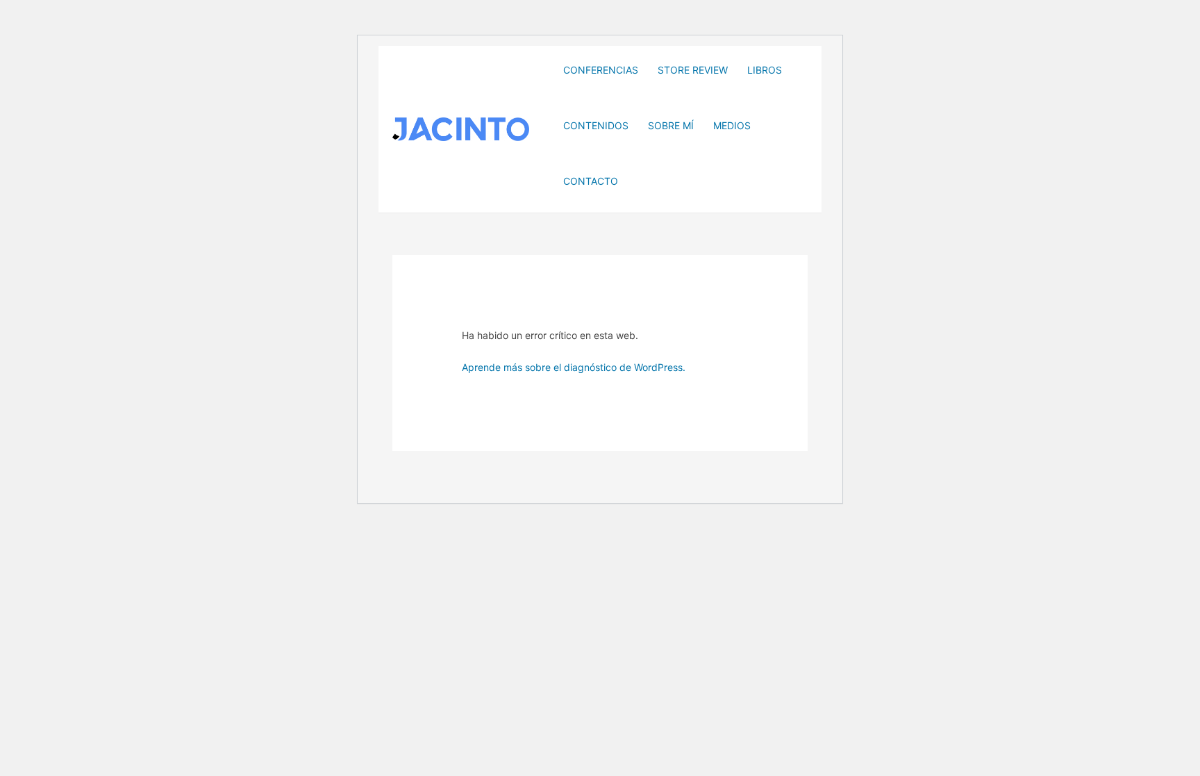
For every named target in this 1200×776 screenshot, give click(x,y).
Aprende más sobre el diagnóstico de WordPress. (573, 367)
